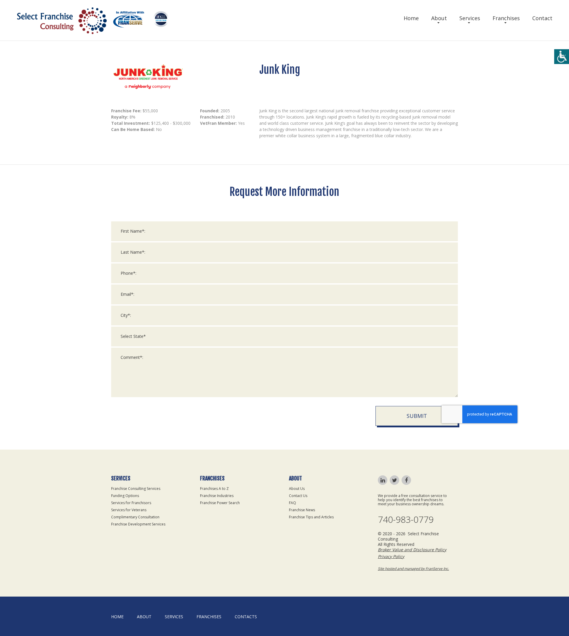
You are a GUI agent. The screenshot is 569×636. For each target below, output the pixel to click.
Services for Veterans (128, 509)
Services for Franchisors (131, 502)
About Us (297, 488)
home (117, 616)
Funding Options (125, 495)
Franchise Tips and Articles (311, 517)
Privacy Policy (391, 556)
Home (411, 18)
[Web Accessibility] (561, 56)
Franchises (506, 18)
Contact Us (298, 495)
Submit (417, 415)
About (439, 18)
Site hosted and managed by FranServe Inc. (413, 568)
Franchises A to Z (214, 488)
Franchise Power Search (220, 502)
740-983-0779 (406, 519)
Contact (542, 18)
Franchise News (302, 509)
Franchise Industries (217, 495)
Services (469, 18)
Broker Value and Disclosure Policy (412, 549)
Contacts (246, 616)
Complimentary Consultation (135, 517)
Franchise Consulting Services (135, 488)
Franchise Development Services (138, 524)
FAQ (292, 502)
